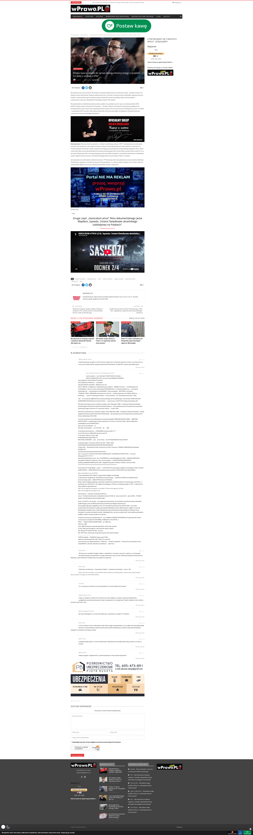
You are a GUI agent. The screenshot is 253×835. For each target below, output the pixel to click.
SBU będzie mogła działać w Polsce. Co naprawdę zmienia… (115, 779)
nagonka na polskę (119, 279)
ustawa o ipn (75, 281)
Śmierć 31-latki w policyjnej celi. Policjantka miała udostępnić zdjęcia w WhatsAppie (132, 341)
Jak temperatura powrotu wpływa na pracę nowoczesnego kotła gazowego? (110, 2)
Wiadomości (78, 16)
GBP (159, 59)
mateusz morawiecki (107, 279)
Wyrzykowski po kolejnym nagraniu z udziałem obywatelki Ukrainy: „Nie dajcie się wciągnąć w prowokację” (140, 777)
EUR (152, 59)
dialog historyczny (91, 279)
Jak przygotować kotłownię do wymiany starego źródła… (116, 806)
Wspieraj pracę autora (107, 228)
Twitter (121, 297)
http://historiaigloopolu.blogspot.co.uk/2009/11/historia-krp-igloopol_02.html (100, 488)
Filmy (158, 16)
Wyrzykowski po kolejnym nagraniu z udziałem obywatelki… (116, 770)
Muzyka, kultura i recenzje (142, 16)
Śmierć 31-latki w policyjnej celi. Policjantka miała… (117, 788)
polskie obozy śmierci (130, 279)
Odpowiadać (140, 367)
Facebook (129, 297)
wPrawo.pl (179, 827)
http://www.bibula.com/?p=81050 (88, 473)
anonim (132, 769)
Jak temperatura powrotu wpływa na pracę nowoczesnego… (117, 815)
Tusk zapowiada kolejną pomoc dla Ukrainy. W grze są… (116, 797)
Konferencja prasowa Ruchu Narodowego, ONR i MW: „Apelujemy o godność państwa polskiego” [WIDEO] (126, 311)
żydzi (81, 281)
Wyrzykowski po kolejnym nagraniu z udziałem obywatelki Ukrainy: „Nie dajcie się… (82, 341)
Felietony (89, 16)
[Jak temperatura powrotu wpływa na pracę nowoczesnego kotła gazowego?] (103, 816)
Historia (99, 16)
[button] (6, 827)
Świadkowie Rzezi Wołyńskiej (117, 16)
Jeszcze (166, 16)
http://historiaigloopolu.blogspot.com (89, 490)
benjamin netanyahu (80, 279)
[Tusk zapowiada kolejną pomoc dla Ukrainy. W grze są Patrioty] (103, 798)
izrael (99, 279)
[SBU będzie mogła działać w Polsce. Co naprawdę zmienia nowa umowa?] (107, 329)
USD (156, 59)
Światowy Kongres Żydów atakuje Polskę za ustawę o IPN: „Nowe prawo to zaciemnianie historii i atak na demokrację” (88, 311)
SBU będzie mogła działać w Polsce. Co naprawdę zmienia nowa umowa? (106, 341)
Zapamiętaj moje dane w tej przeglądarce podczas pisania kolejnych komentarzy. (96, 742)
